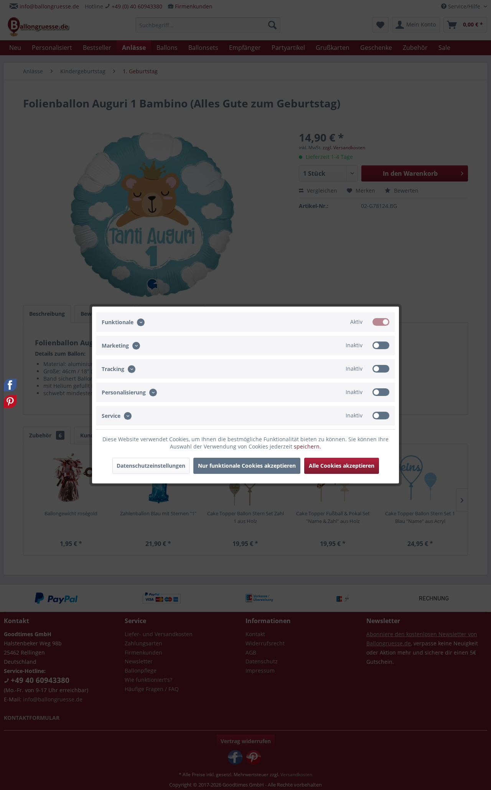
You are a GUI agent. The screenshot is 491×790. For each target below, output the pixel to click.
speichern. (307, 446)
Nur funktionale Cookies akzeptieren (247, 465)
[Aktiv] (380, 322)
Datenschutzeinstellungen (151, 465)
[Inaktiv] (380, 345)
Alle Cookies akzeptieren (341, 465)
